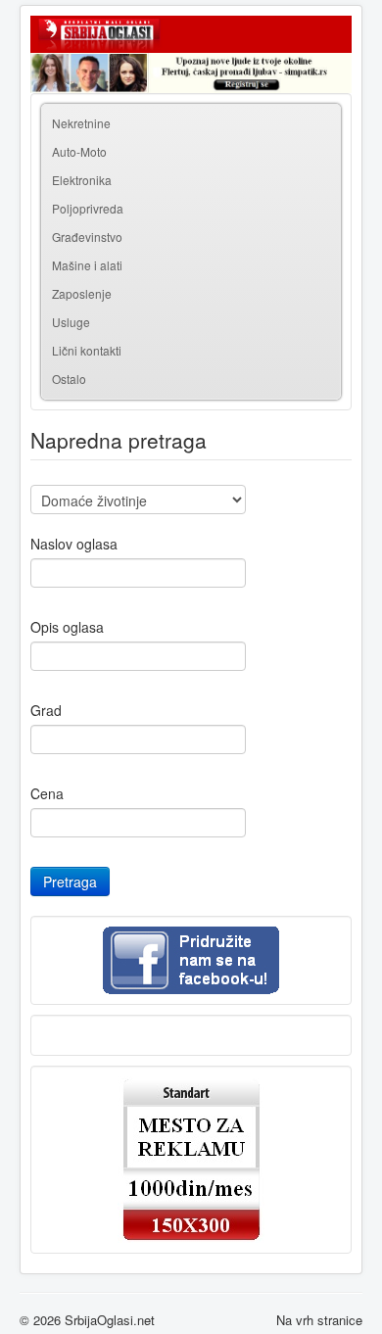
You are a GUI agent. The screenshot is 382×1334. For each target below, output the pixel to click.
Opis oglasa (67, 627)
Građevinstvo (87, 236)
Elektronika (82, 179)
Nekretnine (81, 123)
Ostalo (69, 378)
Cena (47, 793)
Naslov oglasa (74, 543)
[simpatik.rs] (191, 73)
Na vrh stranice (319, 1319)
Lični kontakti (86, 350)
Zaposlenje (82, 293)
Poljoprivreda (87, 208)
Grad (46, 710)
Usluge (71, 321)
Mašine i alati (87, 265)
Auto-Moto (79, 151)
